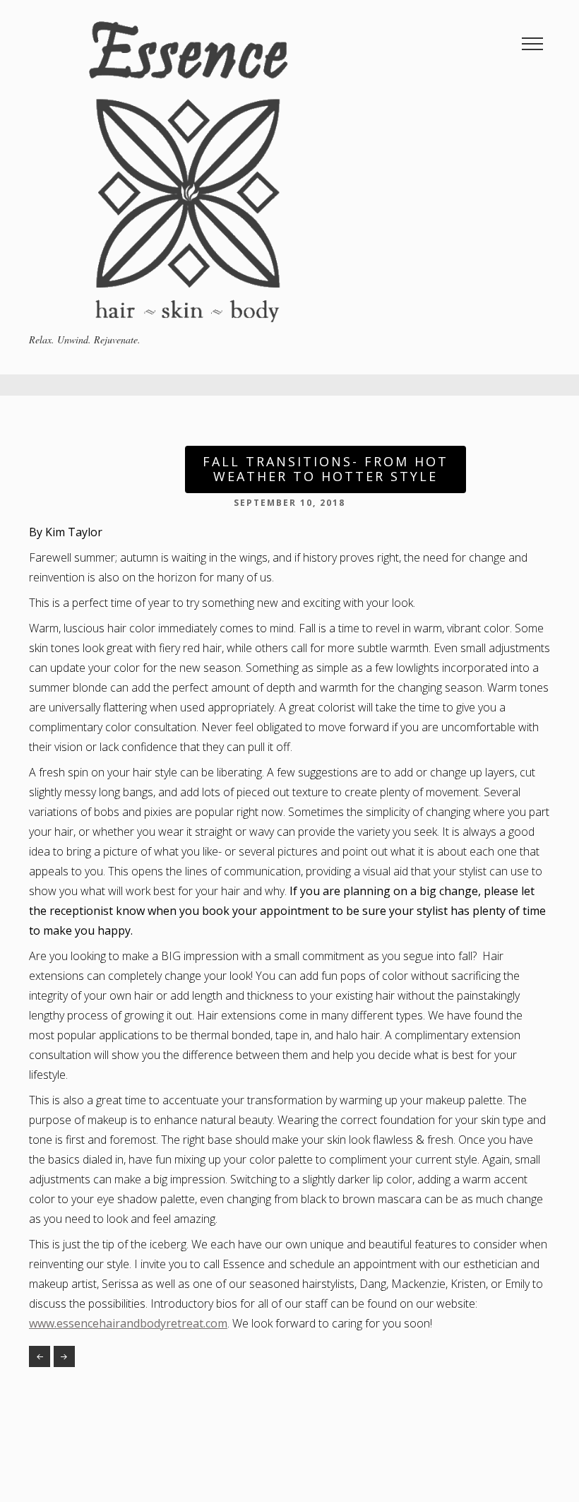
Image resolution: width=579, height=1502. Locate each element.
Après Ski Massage (64, 1356)
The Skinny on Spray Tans (39, 1356)
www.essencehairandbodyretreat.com (128, 1323)
